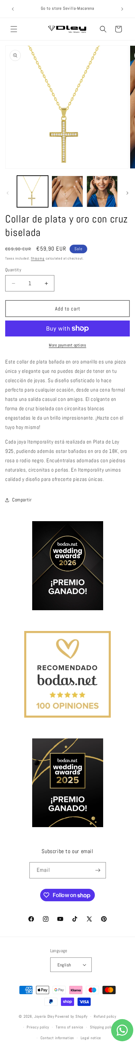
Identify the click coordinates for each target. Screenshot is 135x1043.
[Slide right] (127, 193)
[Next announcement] (122, 9)
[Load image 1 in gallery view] (32, 191)
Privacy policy (38, 1027)
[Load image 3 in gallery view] (102, 191)
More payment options (67, 345)
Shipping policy (102, 1027)
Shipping (38, 258)
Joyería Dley (44, 1016)
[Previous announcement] (12, 9)
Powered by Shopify (71, 1016)
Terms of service (69, 1027)
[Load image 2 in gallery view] (67, 191)
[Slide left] (7, 193)
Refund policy (105, 1016)
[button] (13, 29)
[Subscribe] (98, 870)
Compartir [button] (22, 500)
